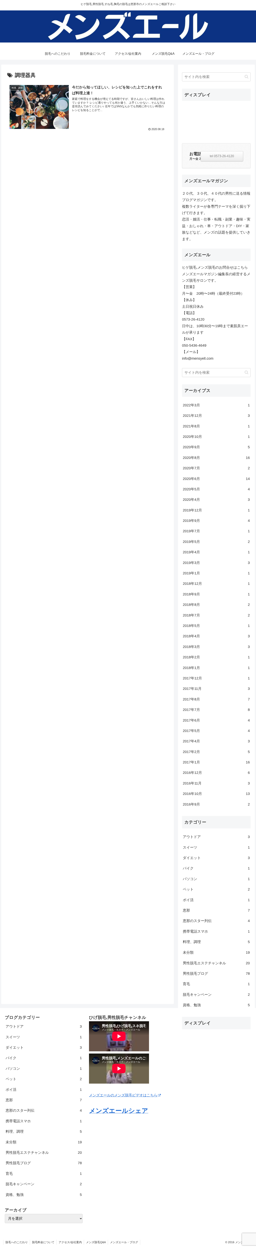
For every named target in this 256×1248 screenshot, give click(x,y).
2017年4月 (216, 741)
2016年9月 (216, 804)
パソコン (216, 879)
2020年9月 (216, 447)
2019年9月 (216, 521)
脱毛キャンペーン (216, 995)
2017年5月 (216, 731)
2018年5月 (216, 626)
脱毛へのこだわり (16, 1242)
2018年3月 (216, 647)
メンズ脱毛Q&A (96, 1242)
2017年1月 (216, 762)
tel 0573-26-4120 (222, 156)
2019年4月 (216, 552)
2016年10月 (216, 794)
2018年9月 (216, 594)
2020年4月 (216, 500)
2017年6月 (216, 720)
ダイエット (216, 858)
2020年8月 (216, 458)
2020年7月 (216, 468)
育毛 (216, 984)
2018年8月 (216, 605)
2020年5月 (216, 489)
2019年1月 (216, 573)
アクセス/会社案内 (70, 1242)
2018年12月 (216, 584)
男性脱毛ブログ (216, 974)
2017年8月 (216, 699)
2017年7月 (216, 710)
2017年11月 (216, 689)
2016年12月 (216, 773)
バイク (216, 868)
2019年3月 (216, 563)
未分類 (216, 952)
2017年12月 (216, 678)
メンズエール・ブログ (124, 1242)
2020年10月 (216, 437)
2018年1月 (216, 668)
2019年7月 (216, 531)
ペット (216, 890)
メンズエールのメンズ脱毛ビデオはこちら (123, 1095)
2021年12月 (216, 416)
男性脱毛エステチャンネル (216, 963)
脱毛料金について (43, 1242)
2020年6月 (216, 479)
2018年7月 (216, 615)
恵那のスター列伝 (216, 921)
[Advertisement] (216, 120)
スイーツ (216, 847)
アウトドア (216, 837)
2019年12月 (216, 510)
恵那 (216, 911)
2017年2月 (216, 752)
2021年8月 (216, 426)
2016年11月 (216, 783)
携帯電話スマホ (216, 931)
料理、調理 (216, 942)
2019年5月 (216, 542)
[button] (246, 76)
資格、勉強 (216, 1005)
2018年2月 (216, 657)
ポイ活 (216, 900)
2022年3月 (216, 405)
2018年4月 (216, 636)
